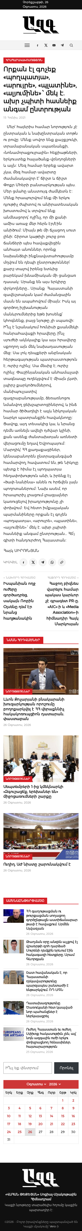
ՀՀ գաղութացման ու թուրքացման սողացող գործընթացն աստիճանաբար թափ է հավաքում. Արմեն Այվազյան (51, 919)
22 (63, 1124)
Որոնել (66, 1068)
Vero (53, 1226)
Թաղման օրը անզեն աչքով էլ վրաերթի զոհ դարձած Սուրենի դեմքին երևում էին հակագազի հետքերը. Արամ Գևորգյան (52, 950)
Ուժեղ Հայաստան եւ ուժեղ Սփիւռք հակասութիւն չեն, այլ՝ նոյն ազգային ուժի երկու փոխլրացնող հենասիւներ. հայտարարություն (51, 1038)
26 (30, 1132)
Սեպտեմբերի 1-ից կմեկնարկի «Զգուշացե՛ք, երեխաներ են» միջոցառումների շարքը (33, 792)
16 (73, 1116)
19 (30, 1124)
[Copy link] (62, 562)
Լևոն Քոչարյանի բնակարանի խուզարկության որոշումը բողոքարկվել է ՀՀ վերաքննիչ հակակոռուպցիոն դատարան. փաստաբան (33, 709)
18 (19, 1124)
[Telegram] (42, 562)
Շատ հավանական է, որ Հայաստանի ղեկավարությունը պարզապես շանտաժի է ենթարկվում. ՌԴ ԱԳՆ (47, 981)
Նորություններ (18, 691)
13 (40, 1116)
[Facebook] (23, 562)
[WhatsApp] (52, 562)
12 (30, 1116)
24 (9, 1132)
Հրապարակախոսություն (24, 60)
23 (73, 1124)
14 (51, 1116)
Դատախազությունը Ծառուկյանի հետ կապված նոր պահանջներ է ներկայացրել (49, 1009)
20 (40, 1124)
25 (19, 1132)
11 (19, 1116)
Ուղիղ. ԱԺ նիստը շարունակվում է (37, 864)
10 (8, 1116)
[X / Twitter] (33, 562)
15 (62, 1116)
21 (51, 1124)
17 (8, 1124)
